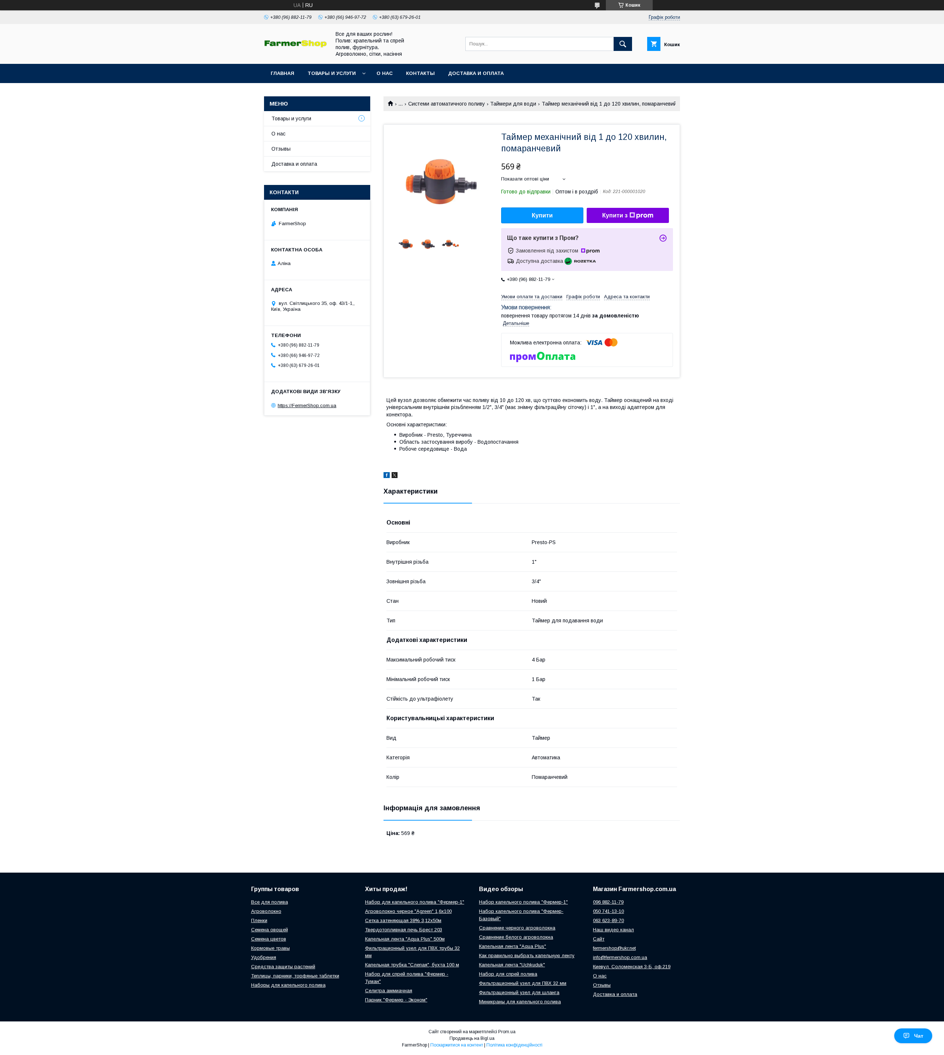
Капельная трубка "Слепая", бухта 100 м (412, 965)
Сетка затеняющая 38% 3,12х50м (403, 920)
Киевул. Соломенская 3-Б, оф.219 (631, 966)
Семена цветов (268, 939)
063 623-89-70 (608, 920)
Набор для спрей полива (508, 974)
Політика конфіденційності (514, 1045)
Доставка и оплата (476, 73)
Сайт (598, 939)
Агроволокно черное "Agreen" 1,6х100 (408, 911)
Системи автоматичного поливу (446, 104)
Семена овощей (269, 929)
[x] (395, 476)
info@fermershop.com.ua (620, 957)
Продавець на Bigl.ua (472, 1038)
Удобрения (263, 957)
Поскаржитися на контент (456, 1045)
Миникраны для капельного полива (520, 1001)
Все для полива (269, 902)
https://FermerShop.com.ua (307, 405)
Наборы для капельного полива (288, 985)
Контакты (420, 73)
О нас (384, 73)
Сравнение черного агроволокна (517, 928)
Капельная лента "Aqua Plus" (512, 946)
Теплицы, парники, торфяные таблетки (295, 976)
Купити (542, 215)
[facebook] (387, 476)
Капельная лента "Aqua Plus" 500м (405, 939)
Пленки (259, 920)
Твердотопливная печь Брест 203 (403, 929)
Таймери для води (513, 104)
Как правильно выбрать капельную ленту (527, 955)
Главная (282, 73)
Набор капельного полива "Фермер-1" (523, 902)
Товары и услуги (332, 73)
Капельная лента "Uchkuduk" (512, 965)
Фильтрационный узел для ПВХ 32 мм (522, 983)
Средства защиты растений (283, 966)
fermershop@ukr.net (614, 948)
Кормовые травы (270, 948)
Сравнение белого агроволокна (516, 937)
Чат (918, 1036)
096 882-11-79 (608, 902)
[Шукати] (623, 44)
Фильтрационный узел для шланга (519, 992)
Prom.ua (507, 1031)
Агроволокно (266, 911)
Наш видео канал (613, 929)
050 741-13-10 (608, 911)
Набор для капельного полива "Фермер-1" (414, 902)
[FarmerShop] (295, 46)
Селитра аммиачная (388, 990)
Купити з (615, 215)
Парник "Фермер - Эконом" (396, 1000)
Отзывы (281, 149)
